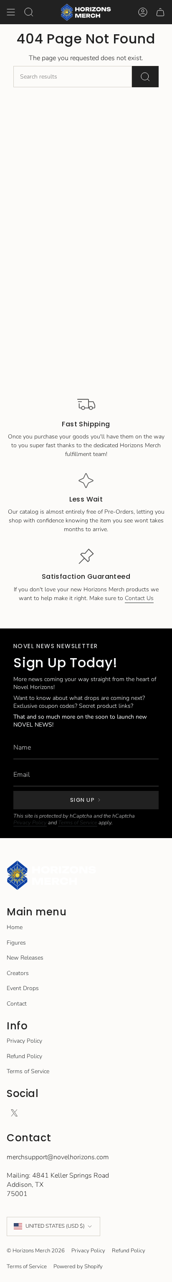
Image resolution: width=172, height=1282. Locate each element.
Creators (18, 973)
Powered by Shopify (78, 1266)
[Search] (145, 76)
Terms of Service (77, 822)
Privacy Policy (30, 822)
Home (15, 927)
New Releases (25, 958)
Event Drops (23, 988)
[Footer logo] (51, 875)
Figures (16, 943)
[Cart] (160, 12)
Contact (17, 1004)
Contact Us (139, 598)
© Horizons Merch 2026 (36, 1250)
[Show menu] (11, 12)
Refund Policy (24, 1056)
